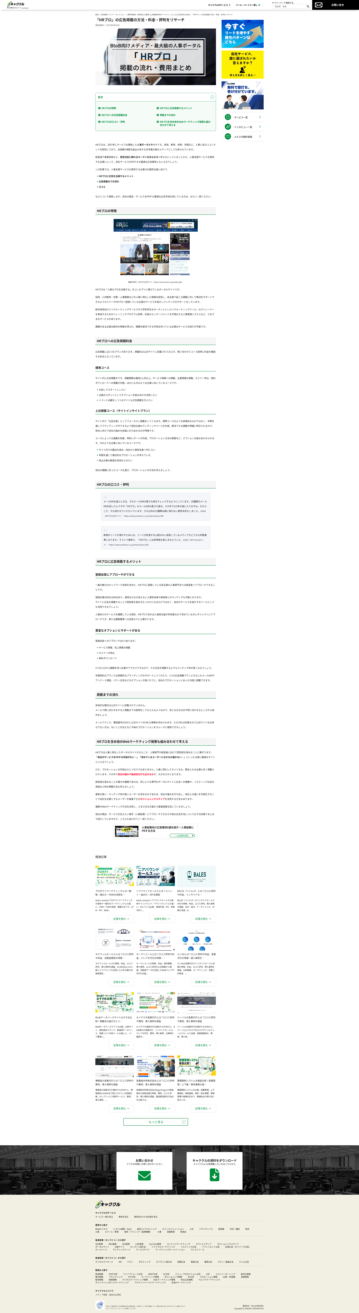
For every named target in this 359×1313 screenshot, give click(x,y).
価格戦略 (113, 1279)
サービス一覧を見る (104, 1216)
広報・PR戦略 (229, 1276)
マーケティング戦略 (150, 1276)
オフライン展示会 (164, 1261)
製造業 (221, 1228)
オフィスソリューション (173, 1228)
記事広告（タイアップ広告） (238, 1246)
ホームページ (101, 1249)
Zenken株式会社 (257, 1306)
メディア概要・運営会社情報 (108, 1294)
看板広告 (195, 1261)
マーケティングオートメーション (170, 1249)
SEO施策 (99, 1243)
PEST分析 (113, 1274)
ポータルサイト (102, 1246)
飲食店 (183, 1231)
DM (120, 1261)
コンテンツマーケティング (178, 1243)
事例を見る (123, 1216)
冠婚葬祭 (171, 1231)
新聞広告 (181, 1261)
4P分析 (191, 1276)
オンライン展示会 (138, 1246)
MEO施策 (113, 1243)
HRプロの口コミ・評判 (113, 121)
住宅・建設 (235, 1228)
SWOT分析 (152, 1274)
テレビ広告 (244, 1261)
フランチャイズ (206, 1228)
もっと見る (156, 1122)
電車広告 (208, 1261)
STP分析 (132, 1276)
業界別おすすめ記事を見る (146, 1216)
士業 (97, 1231)
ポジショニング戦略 (173, 1276)
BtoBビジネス (101, 1228)
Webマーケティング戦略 (164, 1279)
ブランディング (116, 1276)
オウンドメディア (204, 1243)
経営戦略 (99, 1274)
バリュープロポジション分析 (188, 1274)
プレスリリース (197, 1249)
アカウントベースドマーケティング (150, 1282)
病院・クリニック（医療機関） (138, 1231)
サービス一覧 (241, 117)
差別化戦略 (246, 1274)
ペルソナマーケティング (209, 1279)
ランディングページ (121, 1249)
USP (208, 1274)
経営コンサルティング (147, 1228)
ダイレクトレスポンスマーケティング (112, 1282)
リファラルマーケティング (163, 1246)
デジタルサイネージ (104, 1261)
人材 (191, 1228)
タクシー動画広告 (225, 1261)
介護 (159, 1231)
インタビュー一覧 (243, 127)
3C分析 (166, 1274)
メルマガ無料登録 (243, 136)
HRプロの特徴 (109, 108)
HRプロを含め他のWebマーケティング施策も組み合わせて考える (185, 123)
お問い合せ (337, 5)
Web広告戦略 (187, 1279)
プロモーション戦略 (208, 1276)
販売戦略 (99, 1279)
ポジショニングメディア (228, 1243)
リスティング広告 (188, 1246)
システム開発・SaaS (122, 1228)
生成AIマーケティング (181, 1282)
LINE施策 (139, 1243)
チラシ (130, 1261)
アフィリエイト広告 (211, 1246)
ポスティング (144, 1261)
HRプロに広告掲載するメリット (176, 108)
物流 (247, 1228)
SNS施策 (126, 1243)
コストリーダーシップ (225, 1274)
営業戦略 (245, 1276)
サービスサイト (143, 1249)
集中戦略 (99, 1276)
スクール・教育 (112, 1231)
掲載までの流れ (168, 115)
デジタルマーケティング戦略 (135, 1279)
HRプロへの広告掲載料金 (114, 115)
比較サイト (120, 1246)
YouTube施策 (155, 1243)
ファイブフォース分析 (133, 1274)
